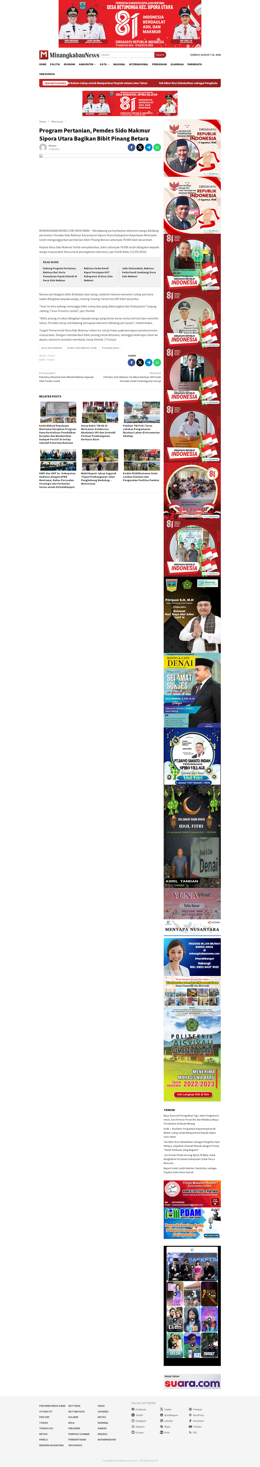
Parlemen (74, 1428)
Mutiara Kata (76, 1411)
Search (160, 54)
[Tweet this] (140, 147)
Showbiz (103, 1411)
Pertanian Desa (110, 348)
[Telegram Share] (148, 147)
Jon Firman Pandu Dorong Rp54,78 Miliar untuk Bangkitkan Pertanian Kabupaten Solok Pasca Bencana (189, 1159)
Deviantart (198, 1421)
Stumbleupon (171, 1415)
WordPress (198, 1415)
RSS (195, 1432)
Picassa (140, 1432)
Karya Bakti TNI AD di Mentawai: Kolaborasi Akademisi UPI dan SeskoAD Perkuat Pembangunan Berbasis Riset (98, 432)
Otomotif (45, 1411)
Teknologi (46, 1428)
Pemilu (43, 1439)
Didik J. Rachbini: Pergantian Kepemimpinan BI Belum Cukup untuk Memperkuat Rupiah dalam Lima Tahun (190, 1132)
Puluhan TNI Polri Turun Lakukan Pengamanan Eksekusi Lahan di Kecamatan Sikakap (141, 431)
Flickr (167, 1432)
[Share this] (131, 147)
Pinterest (197, 1409)
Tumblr (139, 1415)
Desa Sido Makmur (51, 348)
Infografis (75, 1445)
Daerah (102, 1428)
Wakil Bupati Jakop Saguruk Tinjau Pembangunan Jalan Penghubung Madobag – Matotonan (98, 478)
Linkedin (168, 1421)
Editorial (74, 1406)
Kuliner (73, 1417)
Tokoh (43, 1422)
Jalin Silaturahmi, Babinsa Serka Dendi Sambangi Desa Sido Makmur (139, 272)
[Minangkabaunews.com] (69, 54)
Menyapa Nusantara (51, 1445)
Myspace (140, 1426)
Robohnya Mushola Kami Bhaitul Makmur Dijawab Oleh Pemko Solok (66, 377)
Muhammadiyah (107, 1439)
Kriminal (103, 1422)
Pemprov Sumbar (78, 1434)
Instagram (141, 1421)
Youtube (197, 1426)
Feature (44, 1417)
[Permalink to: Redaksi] (43, 147)
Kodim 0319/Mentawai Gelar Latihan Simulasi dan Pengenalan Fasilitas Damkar (141, 477)
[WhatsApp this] (157, 147)
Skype (167, 1426)
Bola (71, 1422)
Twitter (167, 1409)
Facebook (141, 1409)
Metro (102, 1417)
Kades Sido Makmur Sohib (82, 348)
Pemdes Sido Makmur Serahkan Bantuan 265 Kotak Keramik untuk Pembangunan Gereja (132, 377)
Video (101, 1406)
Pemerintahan (77, 1439)
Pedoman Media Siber (52, 1406)
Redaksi (102, 1434)
